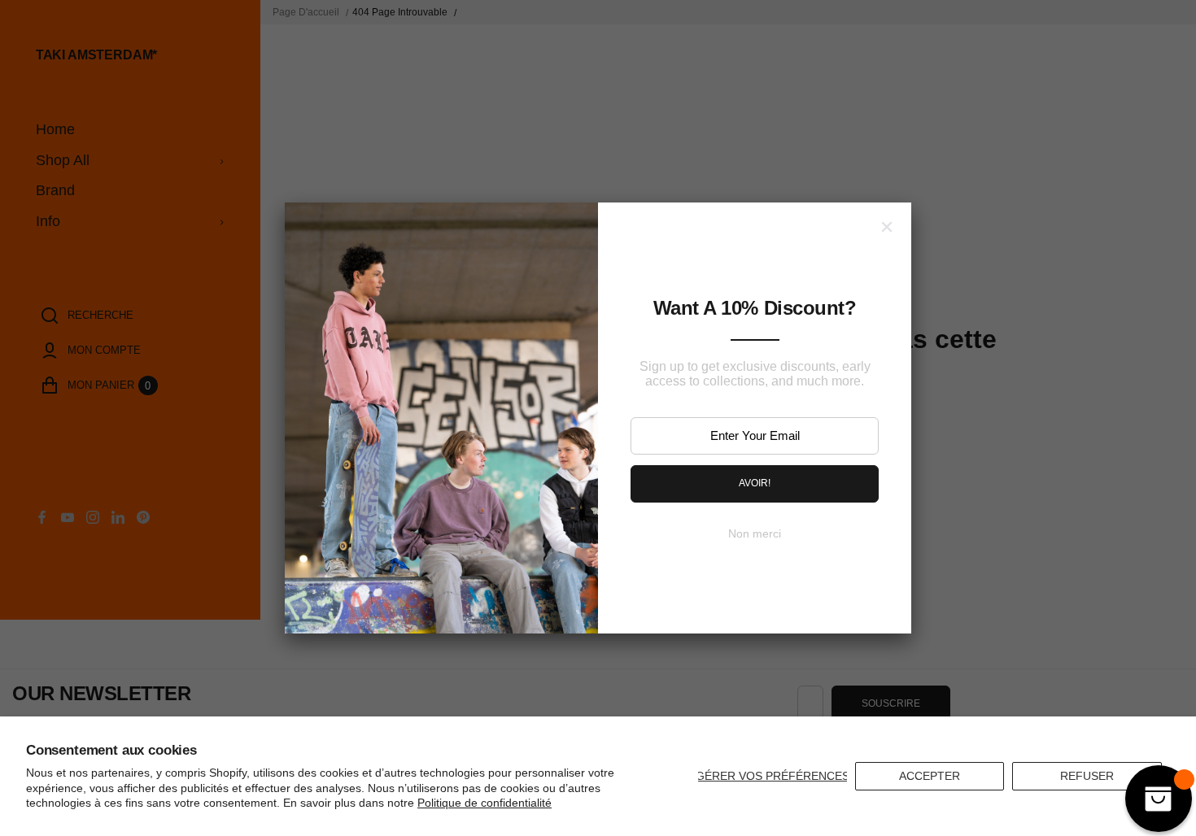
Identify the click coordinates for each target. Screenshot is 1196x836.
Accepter (929, 775)
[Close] (887, 227)
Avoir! (754, 483)
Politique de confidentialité (484, 802)
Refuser (1087, 775)
